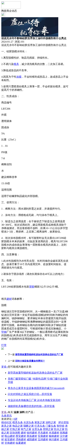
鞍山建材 (10, 436)
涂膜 (18, 76)
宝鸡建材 (43, 439)
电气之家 (26, 429)
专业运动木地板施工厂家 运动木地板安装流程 (34, 400)
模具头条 (17, 422)
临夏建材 (21, 442)
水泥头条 (28, 422)
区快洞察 (15, 432)
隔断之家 (28, 425)
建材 (9, 298)
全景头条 (37, 429)
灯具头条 (40, 425)
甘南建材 (10, 442)
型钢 (4, 332)
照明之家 (48, 429)
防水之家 (59, 429)
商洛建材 (32, 436)
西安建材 (21, 436)
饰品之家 (17, 425)
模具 (16, 64)
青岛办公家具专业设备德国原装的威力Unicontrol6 (36, 388)
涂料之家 (51, 422)
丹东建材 (43, 432)
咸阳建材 (32, 439)
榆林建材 (54, 436)
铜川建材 (54, 439)
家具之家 (6, 425)
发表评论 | (9, 419)
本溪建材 (54, 432)
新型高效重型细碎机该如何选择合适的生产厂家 (35, 372)
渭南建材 (21, 439)
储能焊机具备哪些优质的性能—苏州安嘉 (31, 406)
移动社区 (6, 422)
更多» (4, 366)
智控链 (60, 425)
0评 (15, 419)
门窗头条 (51, 425)
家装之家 (40, 422)
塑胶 (31, 286)
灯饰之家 (15, 429)
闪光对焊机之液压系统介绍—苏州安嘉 (30, 394)
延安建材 (10, 439)
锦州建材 (32, 432)
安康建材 (43, 436)
